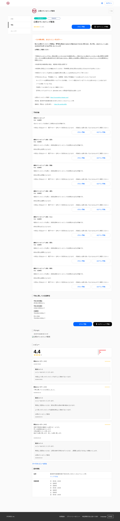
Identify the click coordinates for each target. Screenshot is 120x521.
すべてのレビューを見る (39, 463)
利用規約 (62, 516)
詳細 (12, 19)
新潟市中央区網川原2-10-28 (41, 334)
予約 (12, 25)
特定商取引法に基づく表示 (90, 516)
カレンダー (14, 31)
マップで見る (54, 476)
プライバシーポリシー (73, 516)
